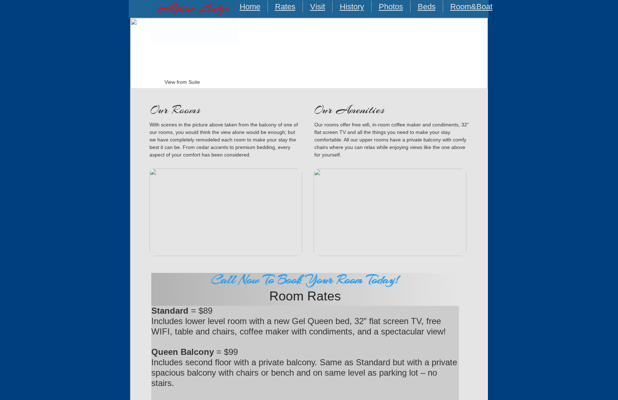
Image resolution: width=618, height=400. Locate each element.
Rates (285, 6)
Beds (427, 6)
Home (250, 6)
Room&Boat (471, 6)
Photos (391, 6)
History (352, 6)
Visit (317, 6)
